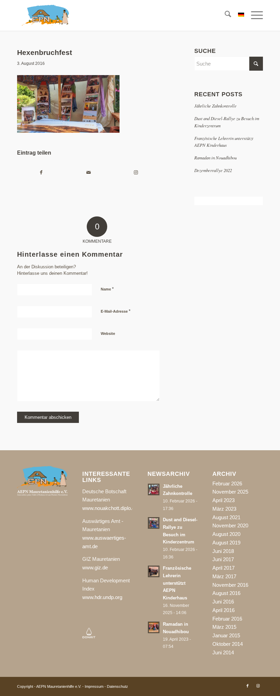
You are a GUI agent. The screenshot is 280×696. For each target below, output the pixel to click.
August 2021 (226, 517)
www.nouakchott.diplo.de (110, 508)
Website (108, 333)
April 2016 (223, 610)
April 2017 (223, 568)
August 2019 (226, 542)
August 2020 (226, 534)
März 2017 (224, 576)
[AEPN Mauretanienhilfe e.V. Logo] (45, 15)
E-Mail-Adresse (115, 311)
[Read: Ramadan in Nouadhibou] (154, 627)
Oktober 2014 (227, 644)
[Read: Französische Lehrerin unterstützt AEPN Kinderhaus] (154, 571)
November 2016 (230, 585)
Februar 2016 (227, 619)
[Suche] (224, 15)
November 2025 (230, 492)
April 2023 (223, 500)
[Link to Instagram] (135, 172)
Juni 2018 (223, 551)
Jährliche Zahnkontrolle (215, 106)
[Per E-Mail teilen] (88, 172)
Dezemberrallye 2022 (213, 170)
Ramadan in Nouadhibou (215, 157)
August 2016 (226, 593)
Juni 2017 (223, 559)
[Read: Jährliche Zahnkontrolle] (154, 489)
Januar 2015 (226, 635)
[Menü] (253, 15)
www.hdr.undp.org (102, 597)
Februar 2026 (227, 483)
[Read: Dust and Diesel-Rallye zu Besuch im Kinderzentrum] (154, 523)
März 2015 (224, 627)
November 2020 (230, 525)
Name (107, 289)
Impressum (94, 686)
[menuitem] (224, 15)
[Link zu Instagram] (258, 686)
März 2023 (224, 509)
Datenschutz (117, 686)
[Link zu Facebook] (247, 686)
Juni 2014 (223, 652)
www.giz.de (95, 567)
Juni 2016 (223, 602)
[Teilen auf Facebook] (41, 172)
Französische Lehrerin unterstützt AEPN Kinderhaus (177, 583)
